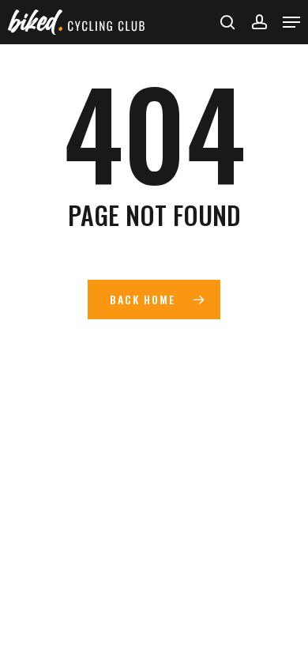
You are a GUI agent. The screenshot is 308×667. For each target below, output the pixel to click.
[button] (291, 22)
